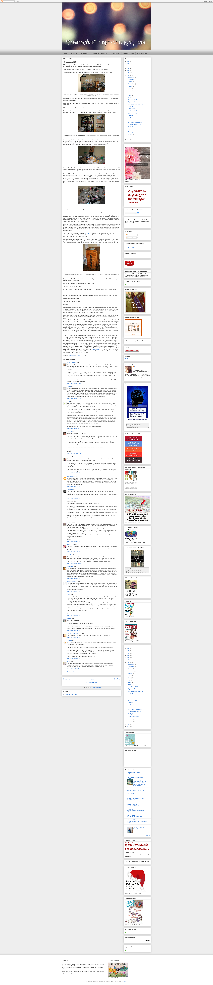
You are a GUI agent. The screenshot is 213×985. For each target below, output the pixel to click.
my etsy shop (84, 53)
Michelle (69, 522)
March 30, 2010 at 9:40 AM (73, 551)
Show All (148, 835)
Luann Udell (130, 793)
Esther (68, 661)
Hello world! (129, 801)
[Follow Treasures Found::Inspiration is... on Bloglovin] (132, 213)
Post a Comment (69, 671)
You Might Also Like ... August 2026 (135, 790)
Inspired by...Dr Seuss (133, 129)
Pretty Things (70, 544)
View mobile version (92, 682)
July (129, 88)
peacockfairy (70, 476)
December (131, 77)
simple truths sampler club (99, 53)
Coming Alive (131, 126)
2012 (128, 70)
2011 (128, 73)
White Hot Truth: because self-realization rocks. (135, 799)
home (65, 53)
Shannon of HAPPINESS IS (74, 633)
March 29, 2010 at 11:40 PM (74, 383)
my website (74, 53)
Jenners (69, 618)
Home (92, 679)
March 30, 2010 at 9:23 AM (73, 541)
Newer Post (66, 679)
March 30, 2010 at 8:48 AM (73, 519)
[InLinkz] (125, 284)
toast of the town (142, 53)
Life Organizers (96, 349)
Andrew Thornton (71, 362)
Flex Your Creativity (133, 99)
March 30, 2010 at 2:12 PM (73, 615)
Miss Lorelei (87, 233)
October (130, 81)
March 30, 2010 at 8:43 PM (73, 630)
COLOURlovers (131, 809)
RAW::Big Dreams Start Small (135, 104)
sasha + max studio (72, 581)
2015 (128, 63)
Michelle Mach (131, 789)
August (130, 86)
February (130, 132)
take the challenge (128, 53)
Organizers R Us (132, 101)
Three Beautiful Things (133, 772)
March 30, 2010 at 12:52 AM (74, 453)
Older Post (116, 679)
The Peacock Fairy (132, 826)
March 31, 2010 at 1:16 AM (73, 658)
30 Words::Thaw (132, 120)
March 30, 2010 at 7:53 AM (73, 498)
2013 (128, 68)
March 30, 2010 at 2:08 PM (73, 591)
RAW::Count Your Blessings (135, 122)
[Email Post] (84, 355)
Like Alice (130, 115)
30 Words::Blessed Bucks (134, 124)
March (130, 97)
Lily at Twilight (131, 108)
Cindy (68, 594)
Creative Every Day (132, 804)
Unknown (69, 640)
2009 (128, 137)
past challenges (115, 53)
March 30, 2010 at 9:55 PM (73, 637)
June (129, 90)
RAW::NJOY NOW (132, 113)
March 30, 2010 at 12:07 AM (74, 428)
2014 (128, 66)
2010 (128, 75)
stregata (69, 554)
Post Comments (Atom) (95, 687)
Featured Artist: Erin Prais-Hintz (133, 225)
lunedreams (70, 566)
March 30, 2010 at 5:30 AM (73, 473)
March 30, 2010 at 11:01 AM (74, 563)
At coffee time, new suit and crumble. (136, 774)
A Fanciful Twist (131, 820)
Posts (128, 235)
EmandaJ (69, 431)
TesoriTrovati (138, 366)
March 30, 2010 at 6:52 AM (73, 486)
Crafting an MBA (131, 815)
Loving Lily (130, 106)
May (129, 93)
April (129, 95)
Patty (68, 401)
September (131, 84)
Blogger (125, 981)
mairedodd (70, 489)
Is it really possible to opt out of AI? (135, 816)
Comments (130, 237)
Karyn (68, 456)
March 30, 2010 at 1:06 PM (73, 578)
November (131, 79)
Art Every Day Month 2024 (133, 805)
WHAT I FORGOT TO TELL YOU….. (136, 795)
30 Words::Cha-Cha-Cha (134, 111)
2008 (128, 139)
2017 (128, 61)
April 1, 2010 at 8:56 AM (73, 668)
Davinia (69, 386)
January (130, 134)
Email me (127, 359)
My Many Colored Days (134, 117)
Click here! (131, 247)
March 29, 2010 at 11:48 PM (74, 398)
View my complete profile (131, 379)
